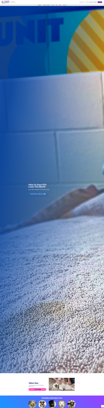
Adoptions (39, 5)
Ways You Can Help (46, 5)
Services (52, 5)
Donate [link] (99, 2)
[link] (5, 3)
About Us (64, 5)
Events (60, 5)
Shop (56, 5)
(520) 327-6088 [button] (93, 2)
